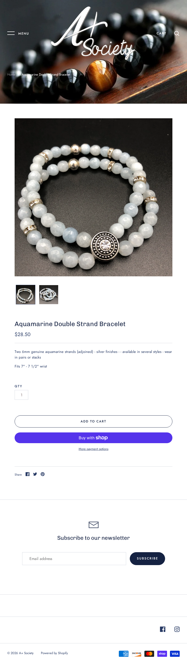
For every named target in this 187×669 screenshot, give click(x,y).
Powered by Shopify (54, 653)
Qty (18, 386)
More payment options (93, 449)
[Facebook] (162, 630)
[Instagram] (177, 630)
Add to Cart (94, 421)
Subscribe (147, 558)
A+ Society (26, 653)
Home (11, 74)
